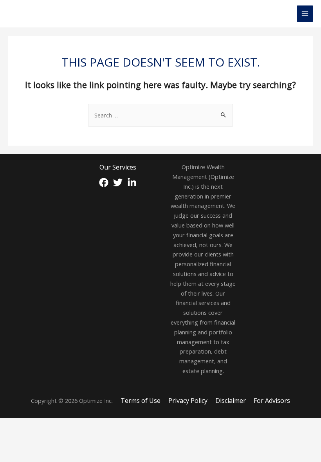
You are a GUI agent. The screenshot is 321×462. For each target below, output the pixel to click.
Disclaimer (230, 400)
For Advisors (272, 400)
